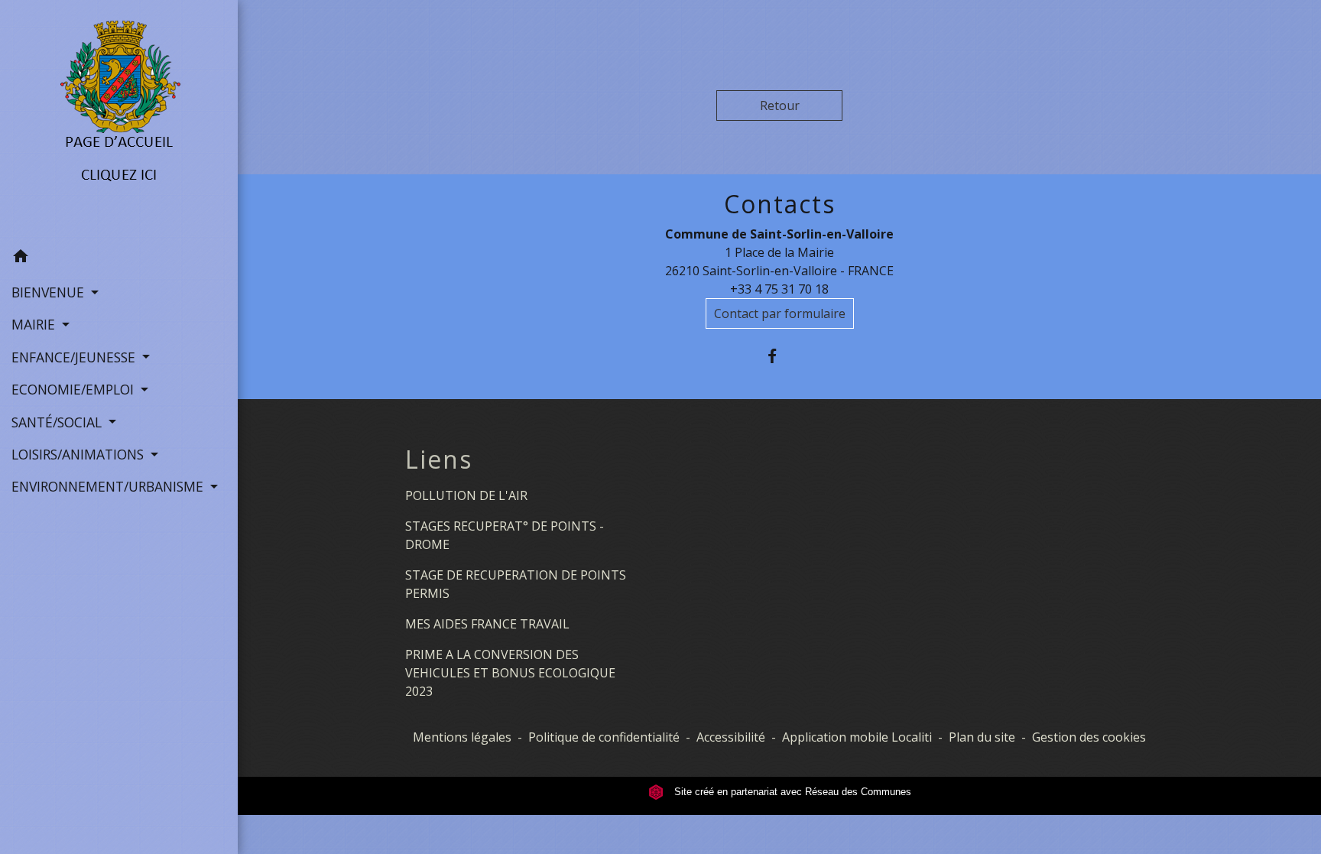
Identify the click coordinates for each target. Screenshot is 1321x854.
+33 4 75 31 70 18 (779, 289)
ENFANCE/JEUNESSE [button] (75, 357)
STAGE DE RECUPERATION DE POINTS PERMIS (515, 584)
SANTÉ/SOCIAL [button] (58, 422)
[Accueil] (119, 120)
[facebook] (779, 356)
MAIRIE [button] (35, 324)
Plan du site (982, 737)
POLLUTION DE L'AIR (466, 495)
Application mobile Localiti (857, 737)
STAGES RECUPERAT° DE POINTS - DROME (504, 535)
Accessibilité (730, 737)
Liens (438, 459)
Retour (780, 105)
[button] (118, 258)
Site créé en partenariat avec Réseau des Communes (791, 791)
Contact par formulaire (780, 313)
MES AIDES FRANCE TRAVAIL (487, 623)
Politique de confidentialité (604, 737)
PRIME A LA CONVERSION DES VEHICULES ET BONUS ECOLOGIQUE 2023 (510, 673)
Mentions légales (462, 737)
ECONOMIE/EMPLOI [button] (74, 389)
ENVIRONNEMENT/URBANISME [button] (109, 486)
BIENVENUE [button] (49, 292)
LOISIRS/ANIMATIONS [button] (79, 454)
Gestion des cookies (1089, 737)
